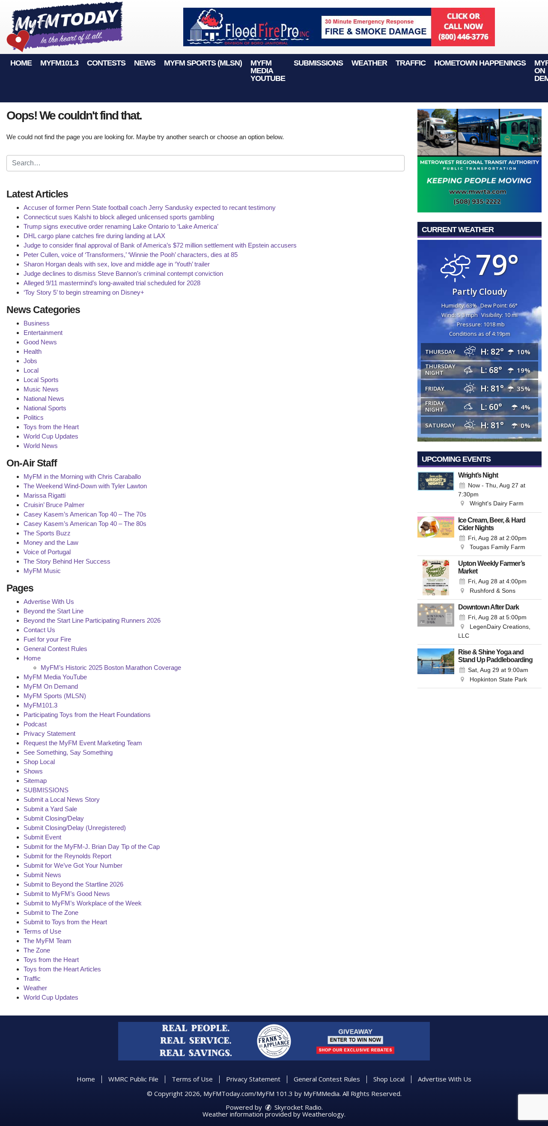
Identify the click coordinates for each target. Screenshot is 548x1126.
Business (37, 323)
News (144, 63)
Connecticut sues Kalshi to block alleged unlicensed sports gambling (119, 217)
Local (31, 370)
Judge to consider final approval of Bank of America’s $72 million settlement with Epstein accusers (160, 245)
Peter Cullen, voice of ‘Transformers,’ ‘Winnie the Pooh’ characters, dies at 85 (131, 254)
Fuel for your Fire (47, 639)
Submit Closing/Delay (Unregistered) (75, 827)
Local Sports (41, 379)
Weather (369, 63)
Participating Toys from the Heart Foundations (87, 714)
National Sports (45, 408)
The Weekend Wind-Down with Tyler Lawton (85, 486)
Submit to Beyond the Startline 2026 (73, 884)
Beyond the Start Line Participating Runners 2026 (92, 620)
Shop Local (39, 761)
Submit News (42, 874)
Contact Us (39, 629)
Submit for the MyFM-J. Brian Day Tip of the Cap (92, 846)
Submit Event (42, 837)
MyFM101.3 (59, 63)
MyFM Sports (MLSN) (203, 63)
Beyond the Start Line (53, 611)
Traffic (411, 63)
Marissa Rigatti (45, 495)
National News (44, 398)
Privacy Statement (49, 733)
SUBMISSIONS (318, 63)
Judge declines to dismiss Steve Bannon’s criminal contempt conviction (123, 273)
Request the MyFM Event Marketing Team (83, 743)
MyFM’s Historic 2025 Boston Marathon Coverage (111, 667)
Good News (40, 342)
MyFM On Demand (51, 686)
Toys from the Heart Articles (62, 969)
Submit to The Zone (51, 912)
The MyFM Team (47, 940)
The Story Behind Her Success (67, 561)
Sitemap (35, 780)
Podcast (35, 724)
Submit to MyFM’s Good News (67, 893)
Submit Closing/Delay (54, 818)
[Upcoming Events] (435, 490)
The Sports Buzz (47, 533)
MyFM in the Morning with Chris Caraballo (82, 476)
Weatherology (323, 1114)
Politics (34, 417)
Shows (33, 771)
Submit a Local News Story (62, 799)
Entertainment (43, 332)
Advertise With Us (49, 601)
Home (21, 63)
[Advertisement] (339, 27)
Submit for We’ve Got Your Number (73, 865)
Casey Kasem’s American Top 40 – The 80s (85, 523)
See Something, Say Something (68, 752)
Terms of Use (42, 931)
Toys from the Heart (51, 426)
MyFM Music (42, 570)
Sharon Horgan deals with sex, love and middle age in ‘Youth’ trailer (117, 264)
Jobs (30, 360)
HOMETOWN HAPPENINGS (480, 63)
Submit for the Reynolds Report (67, 856)
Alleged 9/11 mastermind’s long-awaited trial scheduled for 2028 (112, 283)
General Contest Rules (55, 648)
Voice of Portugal (47, 552)
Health (33, 351)
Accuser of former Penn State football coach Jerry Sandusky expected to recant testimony (150, 207)
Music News (41, 389)
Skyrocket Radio (297, 1107)
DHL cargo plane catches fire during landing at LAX (94, 235)
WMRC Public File (133, 1079)
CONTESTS (106, 63)
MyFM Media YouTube (267, 71)
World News (41, 445)
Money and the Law (51, 542)
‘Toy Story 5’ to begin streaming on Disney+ (84, 292)
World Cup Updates (51, 436)
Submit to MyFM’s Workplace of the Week (83, 903)
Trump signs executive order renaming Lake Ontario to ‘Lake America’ (121, 226)
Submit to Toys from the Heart (65, 922)
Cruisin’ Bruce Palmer (54, 504)
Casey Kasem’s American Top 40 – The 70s (85, 514)
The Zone (37, 950)
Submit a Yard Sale (50, 808)
